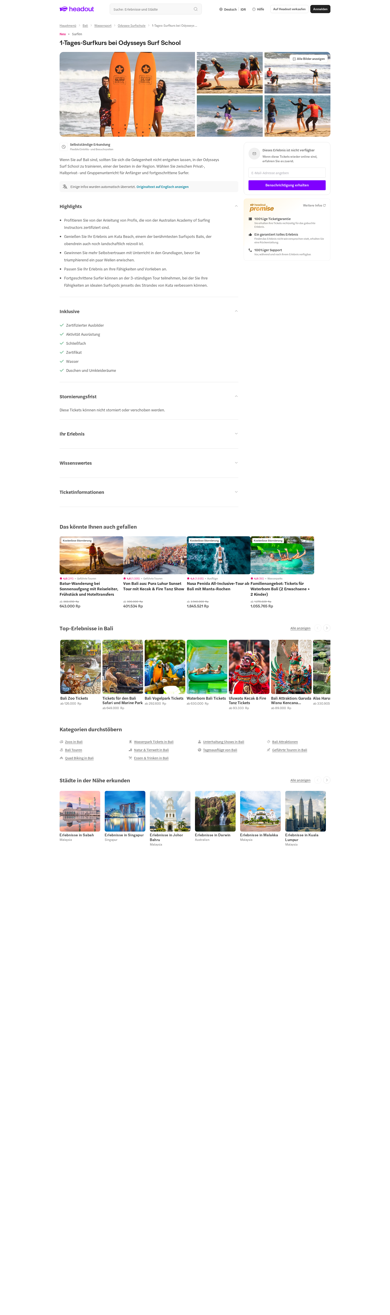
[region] (91, 555)
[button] (127, 94)
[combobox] (156, 9)
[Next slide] (326, 628)
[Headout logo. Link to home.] (77, 9)
